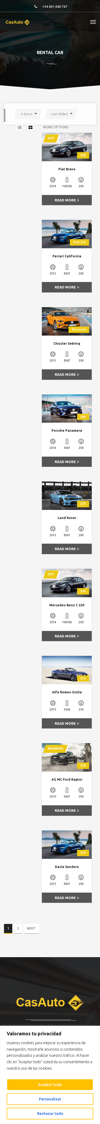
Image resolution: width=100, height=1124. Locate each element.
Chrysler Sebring (66, 343)
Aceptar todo (50, 1084)
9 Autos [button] (26, 114)
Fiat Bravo (66, 169)
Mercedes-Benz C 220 (66, 605)
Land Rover (67, 518)
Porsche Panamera (66, 430)
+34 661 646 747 (54, 6)
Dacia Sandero (67, 867)
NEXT (31, 928)
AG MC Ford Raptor (66, 779)
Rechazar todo (50, 1113)
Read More (65, 200)
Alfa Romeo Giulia (67, 692)
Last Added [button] (59, 114)
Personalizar (50, 1099)
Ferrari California (67, 256)
